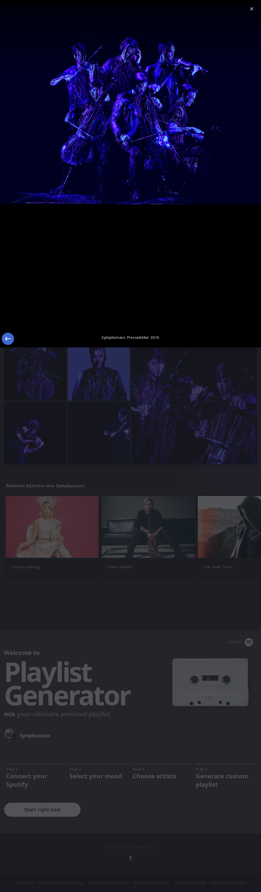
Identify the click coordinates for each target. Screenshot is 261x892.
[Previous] (8, 339)
